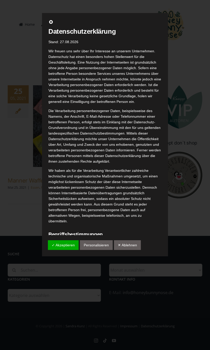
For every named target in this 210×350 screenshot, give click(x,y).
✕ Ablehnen (127, 245)
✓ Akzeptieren (63, 245)
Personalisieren (96, 245)
